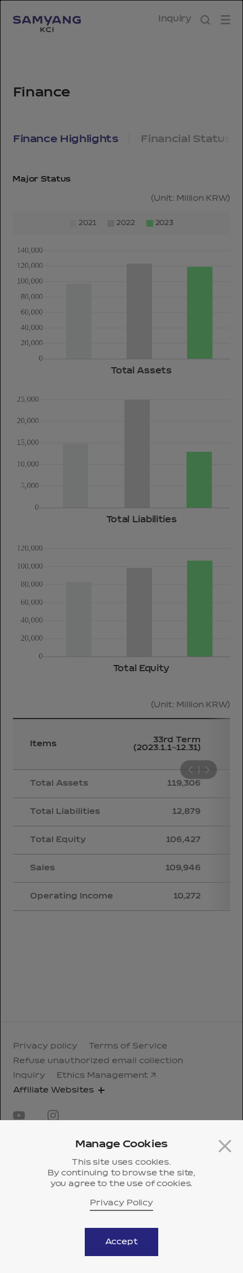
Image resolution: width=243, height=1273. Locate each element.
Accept (121, 1242)
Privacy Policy (121, 1203)
